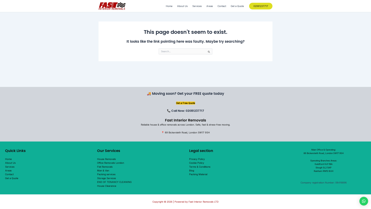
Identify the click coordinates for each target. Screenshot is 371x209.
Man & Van (103, 170)
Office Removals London (110, 162)
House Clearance (106, 185)
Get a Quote (237, 6)
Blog (191, 170)
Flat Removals (105, 166)
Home (169, 6)
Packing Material (198, 174)
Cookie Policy (196, 162)
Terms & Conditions (199, 166)
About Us (182, 6)
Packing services (106, 174)
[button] (260, 6)
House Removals (106, 159)
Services (197, 6)
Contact (222, 6)
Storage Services (106, 178)
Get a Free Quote (185, 103)
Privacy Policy (197, 159)
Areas (209, 6)
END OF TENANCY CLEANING (114, 182)
